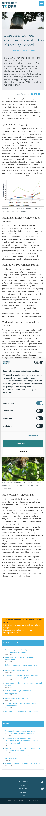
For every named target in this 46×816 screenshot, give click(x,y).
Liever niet (23, 451)
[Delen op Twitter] (35, 94)
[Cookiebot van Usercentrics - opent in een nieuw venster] (32, 362)
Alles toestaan (23, 443)
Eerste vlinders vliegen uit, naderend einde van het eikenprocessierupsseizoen (23, 749)
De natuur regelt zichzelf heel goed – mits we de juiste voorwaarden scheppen (22, 651)
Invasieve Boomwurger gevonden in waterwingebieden (18, 692)
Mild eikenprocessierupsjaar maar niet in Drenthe (22, 763)
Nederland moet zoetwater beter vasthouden (21, 711)
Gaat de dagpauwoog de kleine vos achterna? (21, 665)
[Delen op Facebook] (32, 94)
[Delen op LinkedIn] (39, 94)
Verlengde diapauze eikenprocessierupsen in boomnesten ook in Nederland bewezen (21, 732)
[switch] (39, 411)
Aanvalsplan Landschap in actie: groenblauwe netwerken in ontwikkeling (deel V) (21, 676)
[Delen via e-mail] (42, 94)
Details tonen (32, 436)
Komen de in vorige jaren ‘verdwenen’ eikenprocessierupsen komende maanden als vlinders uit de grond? (21, 740)
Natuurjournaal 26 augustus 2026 (17, 698)
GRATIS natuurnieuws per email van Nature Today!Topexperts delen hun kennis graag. (21, 629)
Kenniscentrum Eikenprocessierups (23, 50)
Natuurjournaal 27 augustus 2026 (17, 670)
